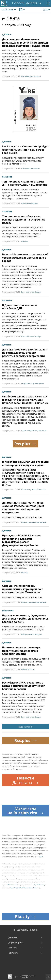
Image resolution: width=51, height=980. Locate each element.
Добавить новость (27, 929)
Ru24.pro (25, 888)
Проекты (12, 947)
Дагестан (12, 937)
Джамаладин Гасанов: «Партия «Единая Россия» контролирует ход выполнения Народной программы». (23, 507)
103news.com (12, 885)
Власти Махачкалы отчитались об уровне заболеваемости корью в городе (25, 257)
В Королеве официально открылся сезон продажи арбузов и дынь (25, 463)
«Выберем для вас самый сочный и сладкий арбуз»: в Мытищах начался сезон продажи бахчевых (25, 400)
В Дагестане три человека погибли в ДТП (20, 306)
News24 (18, 888)
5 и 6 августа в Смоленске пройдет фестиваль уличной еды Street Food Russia (25, 150)
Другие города (15, 942)
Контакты (13, 952)
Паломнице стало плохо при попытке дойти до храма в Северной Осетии (21, 651)
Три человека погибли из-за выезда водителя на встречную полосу (23, 220)
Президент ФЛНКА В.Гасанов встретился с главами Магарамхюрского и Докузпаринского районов (21, 540)
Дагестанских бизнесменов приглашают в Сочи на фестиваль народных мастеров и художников (25, 42)
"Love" (12, 888)
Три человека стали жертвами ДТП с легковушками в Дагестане (24, 183)
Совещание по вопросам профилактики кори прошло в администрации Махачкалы (22, 589)
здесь (41, 856)
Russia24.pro (32, 888)
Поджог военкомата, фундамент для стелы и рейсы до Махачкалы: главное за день (25, 619)
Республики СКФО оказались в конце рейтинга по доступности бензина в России (23, 686)
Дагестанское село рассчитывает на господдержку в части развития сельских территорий (24, 353)
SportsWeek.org (39, 885)
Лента (13, 18)
